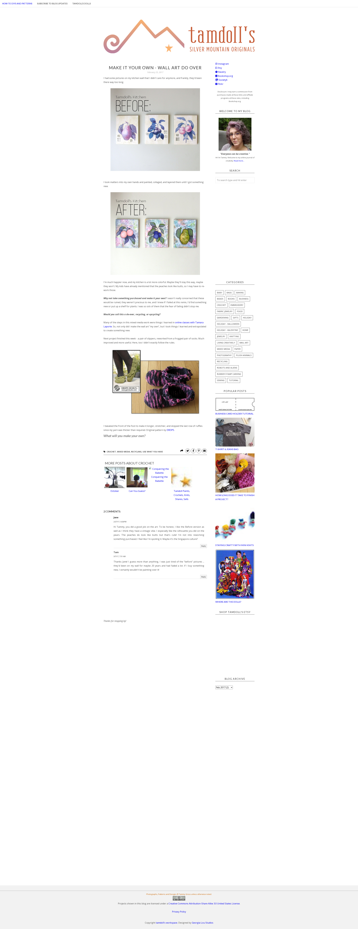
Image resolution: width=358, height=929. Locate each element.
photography (224, 355)
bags (229, 292)
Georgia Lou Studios (202, 922)
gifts (235, 317)
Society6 (222, 79)
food (240, 311)
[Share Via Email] (204, 450)
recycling (136, 451)
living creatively (226, 342)
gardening (223, 317)
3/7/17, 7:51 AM (120, 556)
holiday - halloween (228, 324)
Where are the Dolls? (228, 601)
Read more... (239, 160)
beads (220, 298)
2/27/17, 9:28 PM (120, 522)
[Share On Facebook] (193, 450)
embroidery (236, 305)
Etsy (219, 67)
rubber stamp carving (229, 374)
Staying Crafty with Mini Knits (234, 545)
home (245, 330)
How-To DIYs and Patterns (17, 3)
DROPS (170, 430)
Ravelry (222, 71)
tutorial (234, 380)
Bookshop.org (225, 75)
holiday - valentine (227, 330)
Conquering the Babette (159, 478)
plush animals (244, 355)
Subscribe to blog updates (52, 3)
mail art (244, 342)
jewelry (221, 336)
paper (237, 349)
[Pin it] (198, 450)
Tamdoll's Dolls (81, 3)
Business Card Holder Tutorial (234, 413)
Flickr (220, 83)
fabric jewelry (224, 311)
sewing (220, 380)
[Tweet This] (187, 450)
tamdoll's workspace (166, 922)
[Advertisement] (124, 640)
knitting (234, 336)
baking (240, 292)
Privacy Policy (179, 911)
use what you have (153, 451)
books (231, 298)
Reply (203, 546)
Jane (116, 517)
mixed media (123, 451)
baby (219, 292)
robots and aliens (227, 367)
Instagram (223, 63)
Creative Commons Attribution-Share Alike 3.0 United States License (204, 903)
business (244, 298)
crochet (111, 451)
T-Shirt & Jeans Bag (226, 449)
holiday (247, 317)
